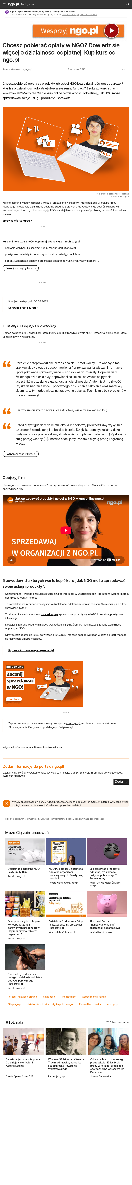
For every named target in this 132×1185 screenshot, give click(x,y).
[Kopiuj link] (123, 69)
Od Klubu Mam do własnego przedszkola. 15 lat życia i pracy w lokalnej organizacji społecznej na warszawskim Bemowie (107, 1066)
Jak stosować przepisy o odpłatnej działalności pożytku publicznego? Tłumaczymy (105, 873)
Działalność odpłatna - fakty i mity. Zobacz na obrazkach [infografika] (66, 924)
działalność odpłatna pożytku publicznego (50, 1004)
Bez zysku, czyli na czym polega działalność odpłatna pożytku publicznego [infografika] (25, 979)
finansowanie (69, 996)
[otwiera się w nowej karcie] (66, 684)
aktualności (49, 996)
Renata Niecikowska (90, 1004)
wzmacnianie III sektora (94, 996)
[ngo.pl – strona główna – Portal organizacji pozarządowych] (13, 4)
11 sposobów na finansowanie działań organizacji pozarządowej (105, 924)
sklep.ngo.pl (73, 723)
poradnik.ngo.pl (49, 614)
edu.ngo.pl (112, 1004)
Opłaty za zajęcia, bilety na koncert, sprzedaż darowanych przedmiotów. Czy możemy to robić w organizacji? (24, 928)
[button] (4, 4)
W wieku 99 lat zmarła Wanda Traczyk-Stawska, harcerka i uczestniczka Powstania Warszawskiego (66, 1064)
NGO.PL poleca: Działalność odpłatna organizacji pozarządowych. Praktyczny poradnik (66, 873)
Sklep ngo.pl (14, 1004)
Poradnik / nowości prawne (22, 996)
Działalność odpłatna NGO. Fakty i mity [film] (24, 870)
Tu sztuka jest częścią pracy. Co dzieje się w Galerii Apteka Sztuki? (23, 1062)
